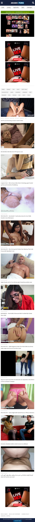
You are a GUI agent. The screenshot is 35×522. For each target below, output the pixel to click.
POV (26, 118)
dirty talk (24, 89)
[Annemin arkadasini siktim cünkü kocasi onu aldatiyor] (17, 427)
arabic (8, 89)
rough (14, 95)
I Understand (17, 521)
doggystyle (5, 92)
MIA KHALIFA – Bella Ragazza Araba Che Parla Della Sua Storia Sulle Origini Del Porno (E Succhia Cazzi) (17, 347)
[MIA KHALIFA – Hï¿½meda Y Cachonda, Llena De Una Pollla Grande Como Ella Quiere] (17, 200)
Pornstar (22, 118)
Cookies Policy (25, 514)
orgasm (4, 95)
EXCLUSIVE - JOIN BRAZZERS (17, 12)
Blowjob (7, 118)
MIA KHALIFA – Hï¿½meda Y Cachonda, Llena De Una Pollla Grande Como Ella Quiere (16, 217)
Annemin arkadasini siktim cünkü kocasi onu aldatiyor (14, 444)
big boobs (16, 7)
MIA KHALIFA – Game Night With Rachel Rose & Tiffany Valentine (17, 413)
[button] (2, 2)
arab (3, 7)
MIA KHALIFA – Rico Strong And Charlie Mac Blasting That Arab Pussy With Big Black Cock (17, 250)
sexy (24, 95)
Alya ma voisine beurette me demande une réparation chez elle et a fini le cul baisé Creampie (17, 381)
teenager (29, 7)
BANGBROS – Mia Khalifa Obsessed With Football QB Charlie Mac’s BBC (16, 314)
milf (30, 92)
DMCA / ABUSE (4, 514)
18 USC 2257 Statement (14, 514)
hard (11, 92)
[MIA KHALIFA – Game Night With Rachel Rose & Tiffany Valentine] (17, 396)
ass (13, 89)
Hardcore (12, 118)
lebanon (25, 92)
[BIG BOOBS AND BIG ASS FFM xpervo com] (17, 135)
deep (18, 89)
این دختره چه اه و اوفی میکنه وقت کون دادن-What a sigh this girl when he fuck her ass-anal (17, 476)
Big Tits (2, 118)
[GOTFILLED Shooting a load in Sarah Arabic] (17, 107)
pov (9, 95)
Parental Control (5, 516)
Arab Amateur (4, 149)
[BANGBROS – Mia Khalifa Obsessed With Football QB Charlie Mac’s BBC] (17, 297)
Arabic (17, 3)
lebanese (18, 92)
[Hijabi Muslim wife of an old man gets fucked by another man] (17, 266)
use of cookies (28, 519)
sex (19, 95)
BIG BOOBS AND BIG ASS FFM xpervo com (12, 152)
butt (23, 7)
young (8, 7)
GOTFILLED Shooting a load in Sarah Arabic (12, 121)
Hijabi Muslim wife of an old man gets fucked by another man (16, 282)
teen (28, 95)
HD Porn (17, 118)
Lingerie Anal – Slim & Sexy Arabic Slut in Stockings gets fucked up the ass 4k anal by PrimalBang (17, 184)
